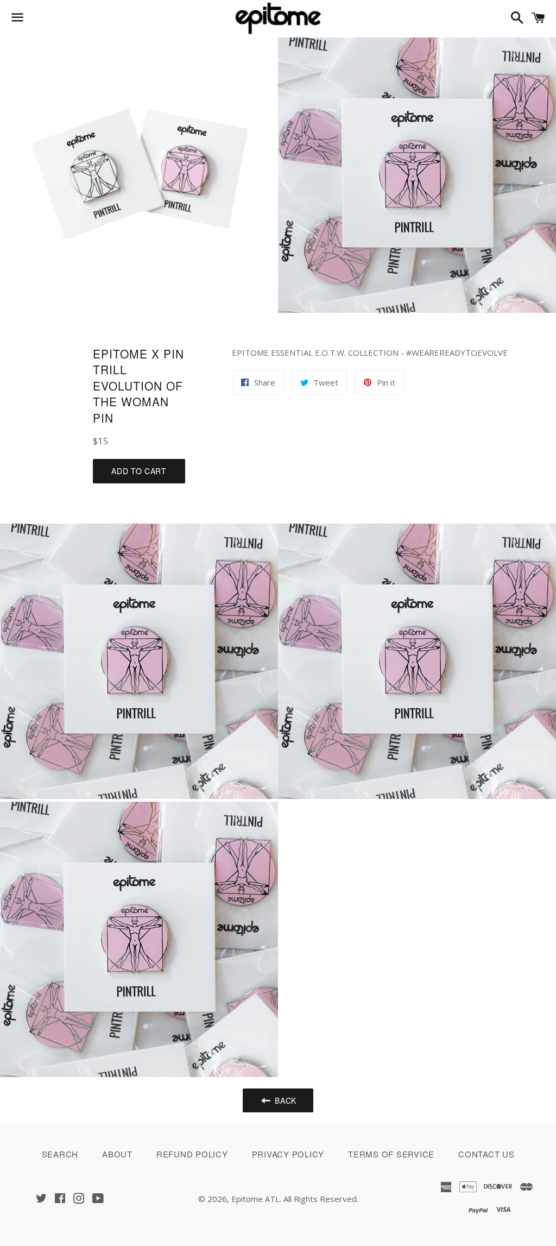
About (117, 1154)
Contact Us (486, 1154)
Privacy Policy (288, 1154)
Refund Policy (192, 1154)
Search (60, 1154)
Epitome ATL (255, 1198)
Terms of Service (391, 1154)
